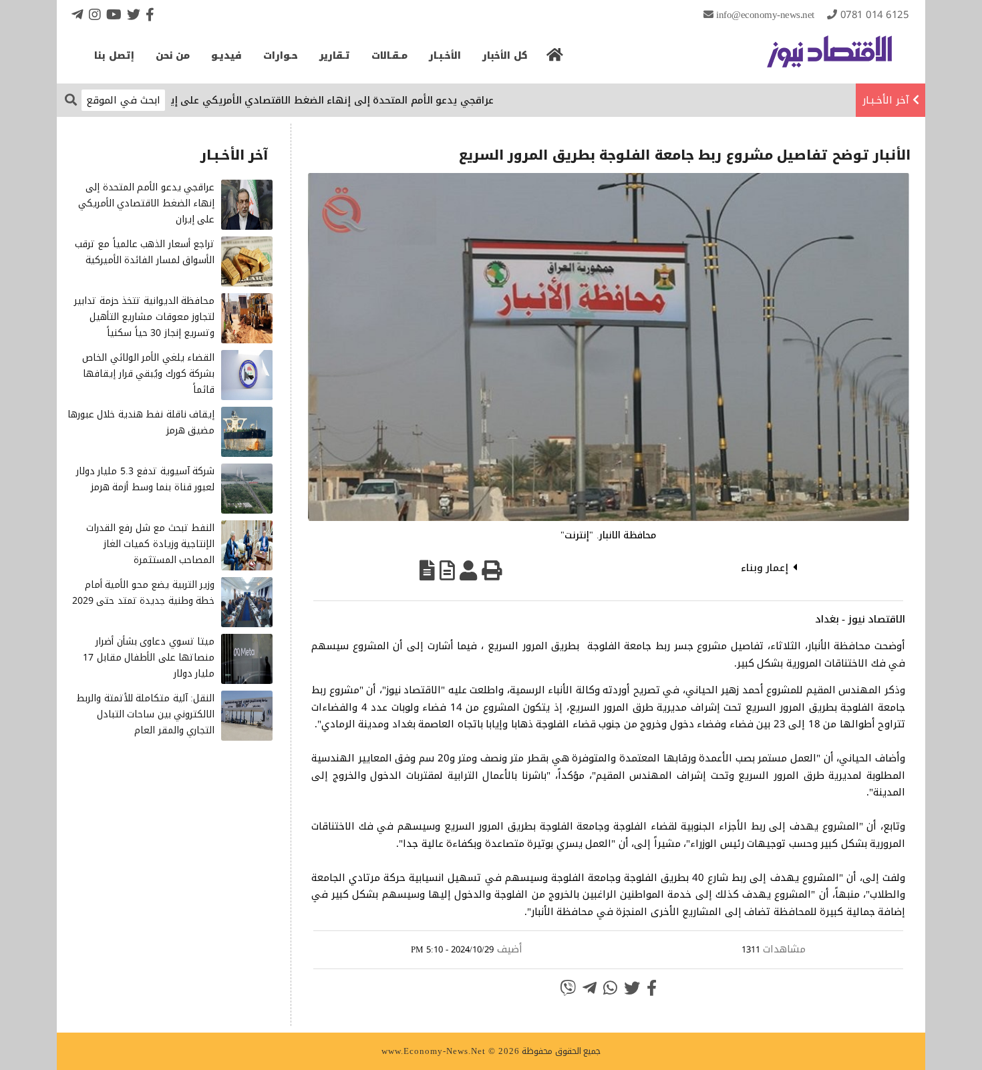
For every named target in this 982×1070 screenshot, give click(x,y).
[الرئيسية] (555, 58)
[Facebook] (150, 14)
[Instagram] (95, 14)
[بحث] (70, 99)
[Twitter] (133, 14)
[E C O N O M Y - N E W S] (829, 58)
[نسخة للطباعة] (492, 570)
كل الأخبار (505, 56)
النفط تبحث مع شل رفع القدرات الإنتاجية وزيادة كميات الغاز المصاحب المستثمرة (150, 544)
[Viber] (568, 988)
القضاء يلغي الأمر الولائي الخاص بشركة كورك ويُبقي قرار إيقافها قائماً (148, 374)
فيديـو (226, 56)
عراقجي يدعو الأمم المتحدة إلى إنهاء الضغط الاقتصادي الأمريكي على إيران (352, 100)
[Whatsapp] (610, 988)
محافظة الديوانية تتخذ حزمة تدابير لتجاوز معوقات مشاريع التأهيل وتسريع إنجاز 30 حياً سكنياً (144, 317)
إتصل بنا (114, 56)
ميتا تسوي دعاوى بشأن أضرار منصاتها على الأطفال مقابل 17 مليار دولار (148, 658)
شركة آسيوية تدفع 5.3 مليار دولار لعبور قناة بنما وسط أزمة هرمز (145, 479)
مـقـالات (389, 56)
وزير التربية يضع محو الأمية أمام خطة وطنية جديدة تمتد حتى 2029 (143, 593)
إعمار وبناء (765, 567)
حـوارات (280, 56)
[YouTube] (114, 14)
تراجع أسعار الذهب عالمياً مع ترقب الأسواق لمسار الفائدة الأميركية (145, 252)
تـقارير (334, 56)
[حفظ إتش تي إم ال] (447, 570)
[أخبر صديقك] (468, 570)
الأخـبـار (445, 56)
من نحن (173, 56)
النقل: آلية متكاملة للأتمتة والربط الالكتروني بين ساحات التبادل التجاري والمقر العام (145, 714)
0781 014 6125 (874, 14)
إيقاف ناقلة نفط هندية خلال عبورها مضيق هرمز (141, 422)
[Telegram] (77, 14)
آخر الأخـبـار (885, 100)
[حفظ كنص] (427, 570)
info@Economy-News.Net (765, 14)
